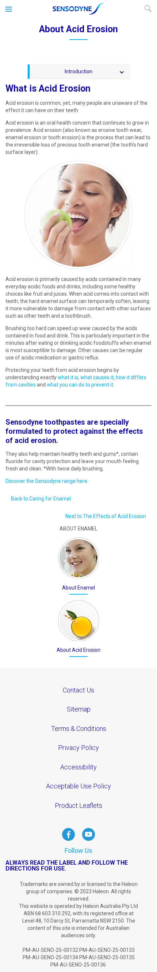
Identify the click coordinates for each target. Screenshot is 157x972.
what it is (68, 377)
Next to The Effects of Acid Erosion (105, 516)
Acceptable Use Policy (78, 786)
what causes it (97, 377)
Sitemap (79, 709)
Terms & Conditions (78, 728)
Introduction (78, 71)
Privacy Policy (78, 747)
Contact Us (78, 690)
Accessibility (78, 767)
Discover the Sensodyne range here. (46, 481)
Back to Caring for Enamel (41, 499)
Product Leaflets (78, 805)
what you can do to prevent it (80, 385)
